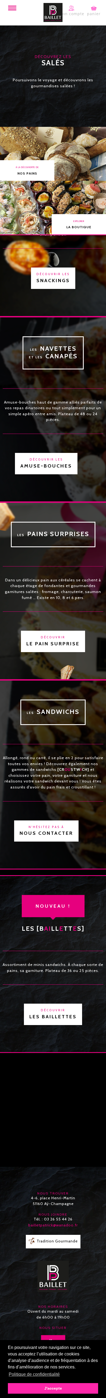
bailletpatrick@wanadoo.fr (53, 1225)
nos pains (27, 170)
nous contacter (46, 830)
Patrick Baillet (53, 12)
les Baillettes (53, 1014)
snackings (53, 278)
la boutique (78, 224)
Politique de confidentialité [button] (34, 1374)
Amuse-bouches (46, 463)
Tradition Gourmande (57, 1241)
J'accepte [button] (53, 1388)
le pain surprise (53, 641)
